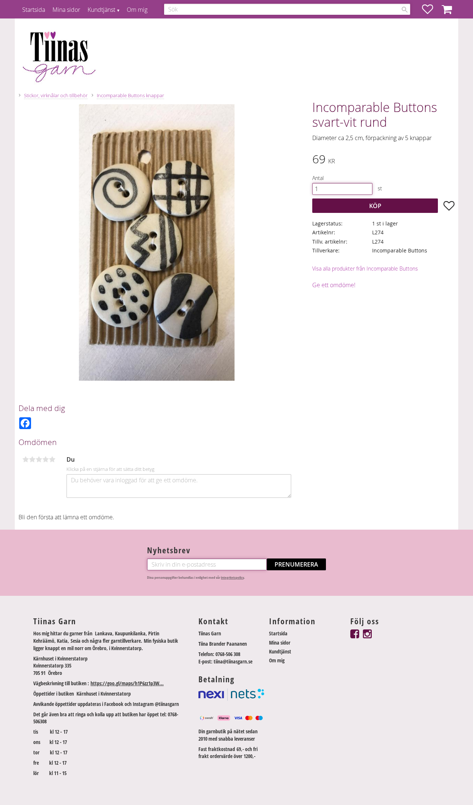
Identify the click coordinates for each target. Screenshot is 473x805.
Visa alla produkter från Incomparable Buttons (365, 268)
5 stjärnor (52, 459)
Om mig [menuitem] (137, 10)
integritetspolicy (232, 577)
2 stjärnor (32, 459)
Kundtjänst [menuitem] (101, 10)
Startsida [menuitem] (33, 10)
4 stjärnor (45, 459)
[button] (431, 9)
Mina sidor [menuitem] (66, 10)
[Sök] (404, 9)
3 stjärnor (38, 459)
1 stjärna (25, 459)
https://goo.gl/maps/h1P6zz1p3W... (127, 683)
